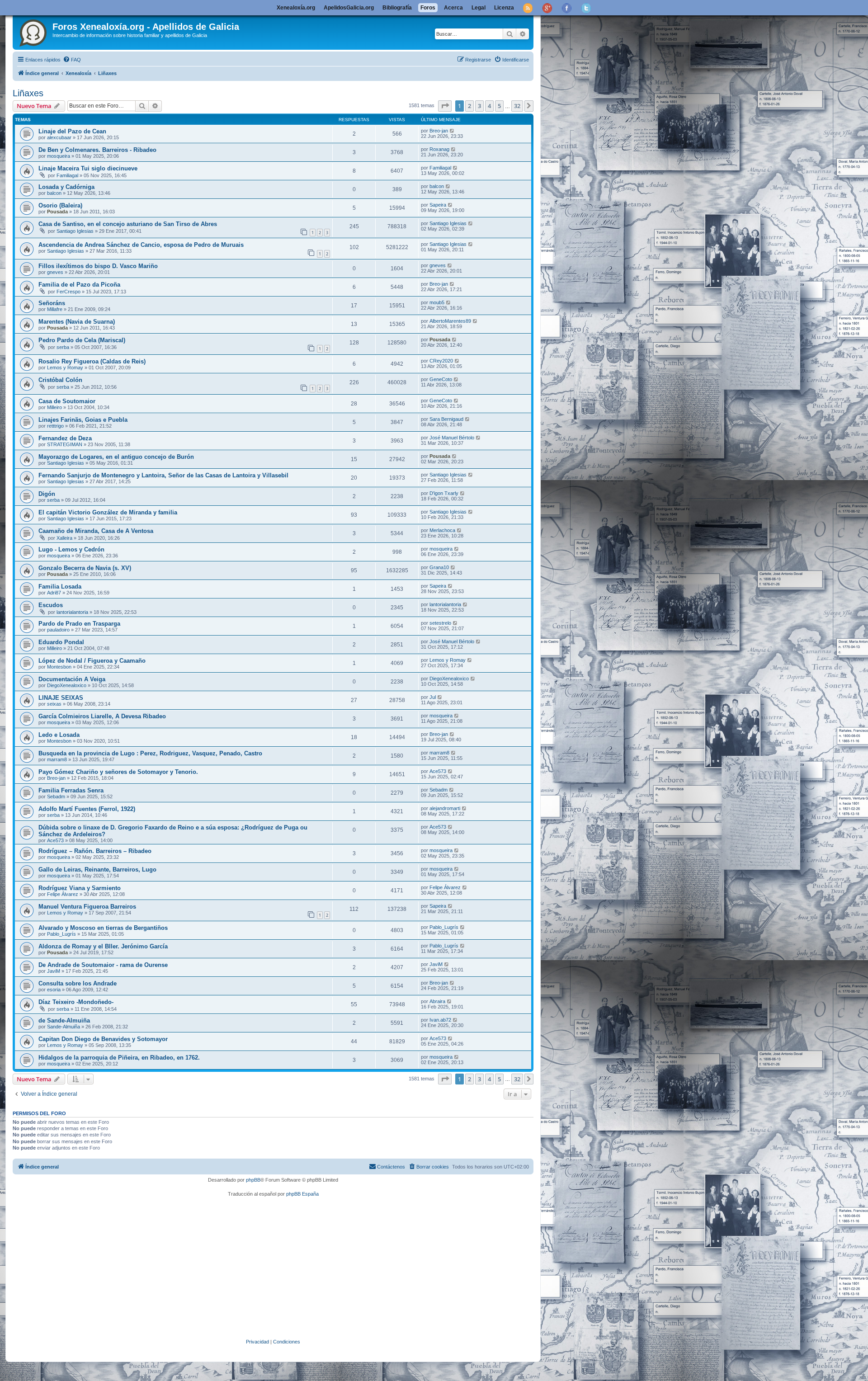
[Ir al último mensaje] (452, 130)
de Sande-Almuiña (64, 1020)
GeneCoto (440, 379)
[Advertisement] (286, 1268)
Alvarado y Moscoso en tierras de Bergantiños (103, 927)
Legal (479, 8)
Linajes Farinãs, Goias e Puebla (82, 419)
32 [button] (517, 106)
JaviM (53, 971)
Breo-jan (438, 130)
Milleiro (54, 407)
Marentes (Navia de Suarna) (76, 321)
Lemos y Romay (65, 367)
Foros (427, 8)
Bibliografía (397, 8)
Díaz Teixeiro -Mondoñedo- (75, 1002)
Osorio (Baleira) (60, 205)
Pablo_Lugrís (61, 934)
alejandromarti (444, 808)
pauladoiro (58, 629)
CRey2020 (441, 360)
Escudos (50, 605)
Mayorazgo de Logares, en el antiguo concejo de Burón (116, 456)
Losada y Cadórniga (66, 187)
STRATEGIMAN (64, 444)
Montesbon (59, 666)
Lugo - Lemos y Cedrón (71, 549)
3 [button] (479, 106)
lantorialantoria (72, 612)
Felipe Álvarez (62, 894)
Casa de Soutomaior (66, 401)
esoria (54, 989)
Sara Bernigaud (446, 419)
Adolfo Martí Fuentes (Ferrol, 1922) (86, 809)
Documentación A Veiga (71, 679)
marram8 (57, 759)
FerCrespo (68, 291)
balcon (54, 193)
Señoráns (51, 303)
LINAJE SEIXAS (60, 697)
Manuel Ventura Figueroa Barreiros (87, 906)
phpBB (253, 1180)
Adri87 (54, 592)
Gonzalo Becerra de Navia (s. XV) (84, 568)
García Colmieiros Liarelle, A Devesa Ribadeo (102, 716)
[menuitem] (72, 59)
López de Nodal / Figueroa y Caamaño (92, 660)
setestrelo (440, 623)
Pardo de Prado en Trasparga (79, 623)
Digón (46, 493)
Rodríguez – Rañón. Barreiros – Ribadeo (94, 851)
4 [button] (489, 106)
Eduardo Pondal (61, 642)
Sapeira (437, 204)
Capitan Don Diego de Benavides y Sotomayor (103, 1039)
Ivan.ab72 (440, 1020)
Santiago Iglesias (75, 231)
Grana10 (439, 567)
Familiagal (67, 175)
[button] (445, 105)
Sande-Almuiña (63, 1026)
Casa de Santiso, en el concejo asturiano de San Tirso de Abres (127, 224)
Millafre (54, 309)
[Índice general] (33, 31)
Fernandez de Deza (65, 438)
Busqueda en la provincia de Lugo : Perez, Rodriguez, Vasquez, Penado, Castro (150, 753)
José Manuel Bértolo (451, 437)
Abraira (437, 1001)
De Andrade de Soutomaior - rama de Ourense (103, 965)
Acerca (453, 8)
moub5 (436, 302)
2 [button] (469, 106)
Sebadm (56, 796)
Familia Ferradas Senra (71, 790)
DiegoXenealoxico (66, 685)
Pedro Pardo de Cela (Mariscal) (81, 340)
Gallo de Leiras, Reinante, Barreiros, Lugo (97, 869)
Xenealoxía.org (296, 8)
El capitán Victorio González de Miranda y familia (107, 512)
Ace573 (437, 771)
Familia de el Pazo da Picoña (79, 284)
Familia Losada (59, 586)
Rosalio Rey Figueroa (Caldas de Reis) (92, 361)
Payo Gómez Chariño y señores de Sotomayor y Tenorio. (118, 771)
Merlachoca (442, 530)
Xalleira (64, 538)
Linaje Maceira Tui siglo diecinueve (87, 168)
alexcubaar (59, 137)
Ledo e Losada (59, 734)
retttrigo (55, 426)
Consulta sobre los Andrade (77, 983)
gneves (55, 272)
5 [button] (499, 106)
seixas (54, 704)
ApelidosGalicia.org (349, 8)
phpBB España (302, 1194)
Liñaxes (28, 93)
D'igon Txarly (443, 493)
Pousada (57, 211)
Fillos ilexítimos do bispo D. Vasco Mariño (98, 266)
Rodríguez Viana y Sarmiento (79, 888)
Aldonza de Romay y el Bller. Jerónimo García (103, 946)
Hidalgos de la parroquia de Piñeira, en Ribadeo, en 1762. (119, 1057)
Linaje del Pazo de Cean (72, 131)
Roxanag (439, 149)
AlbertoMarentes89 (450, 321)
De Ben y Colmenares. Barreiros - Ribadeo (97, 149)
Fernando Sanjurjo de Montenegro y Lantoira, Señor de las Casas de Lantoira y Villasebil (163, 475)
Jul (432, 697)
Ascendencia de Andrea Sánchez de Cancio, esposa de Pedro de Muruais (141, 244)
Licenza (504, 8)
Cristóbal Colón (60, 380)
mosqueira (58, 156)
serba (63, 347)
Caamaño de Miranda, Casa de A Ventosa (95, 531)
